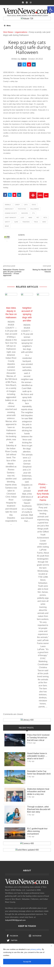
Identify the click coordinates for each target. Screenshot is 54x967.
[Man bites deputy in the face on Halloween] (11, 299)
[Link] (14, 741)
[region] (27, 955)
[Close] (51, 945)
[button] (50, 9)
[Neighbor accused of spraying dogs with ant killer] (27, 299)
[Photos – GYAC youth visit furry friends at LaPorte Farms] (43, 387)
